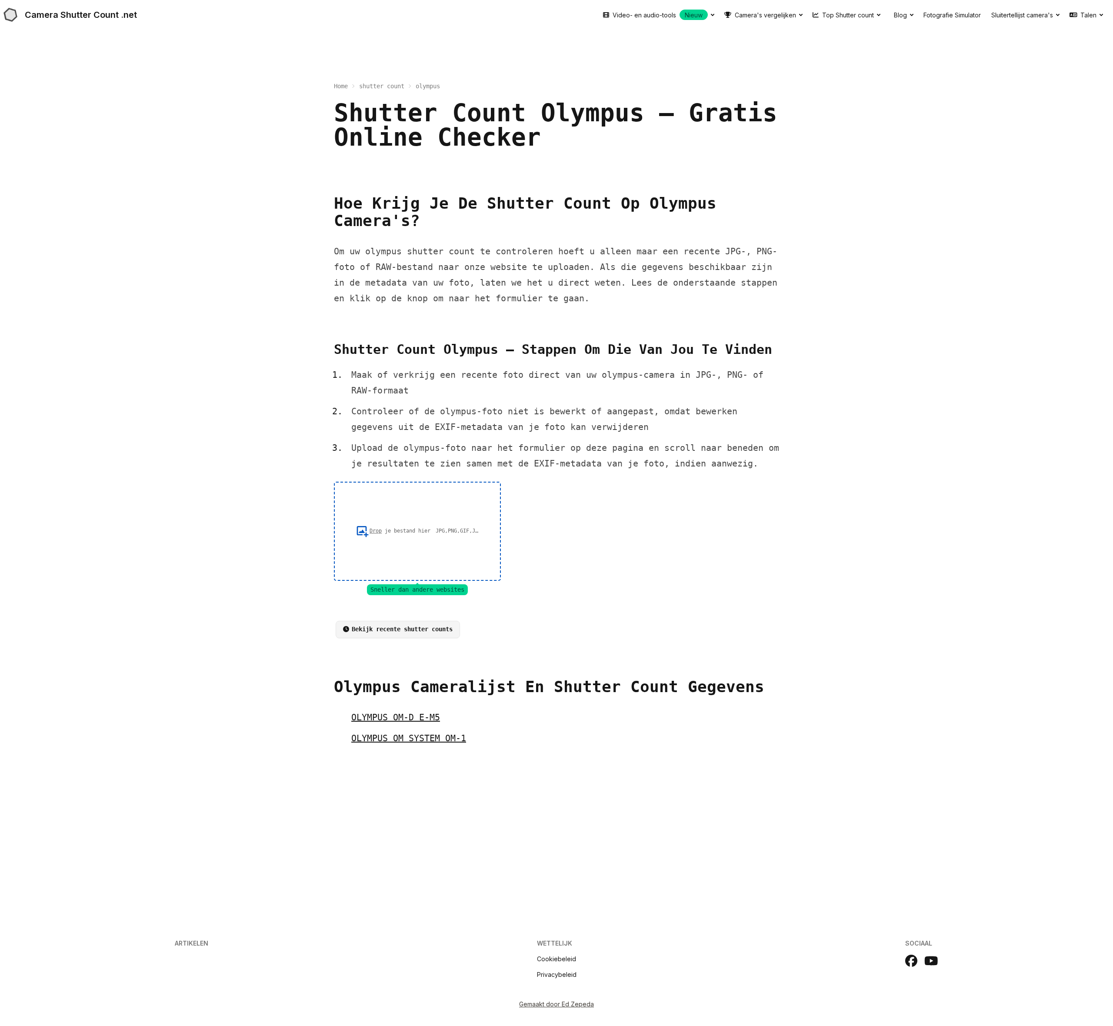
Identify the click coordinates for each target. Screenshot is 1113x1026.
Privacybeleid (556, 974)
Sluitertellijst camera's (1022, 15)
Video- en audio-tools (658, 15)
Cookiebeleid (556, 959)
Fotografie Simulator (952, 15)
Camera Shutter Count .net (81, 15)
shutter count (381, 86)
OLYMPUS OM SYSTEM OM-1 (408, 738)
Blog (900, 15)
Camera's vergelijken (765, 15)
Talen (1088, 15)
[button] (417, 531)
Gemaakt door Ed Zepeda (556, 1004)
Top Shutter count (848, 15)
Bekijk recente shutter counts (402, 629)
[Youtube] (931, 961)
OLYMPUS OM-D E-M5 (395, 717)
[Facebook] (911, 961)
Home (341, 86)
